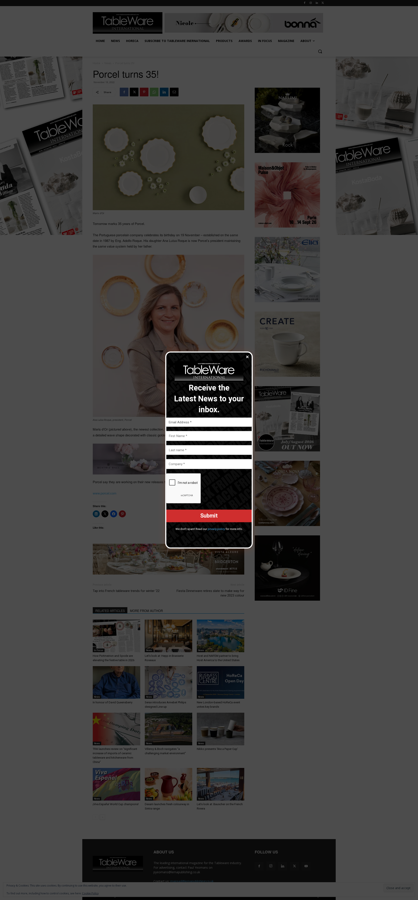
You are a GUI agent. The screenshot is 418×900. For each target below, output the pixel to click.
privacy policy (216, 529)
